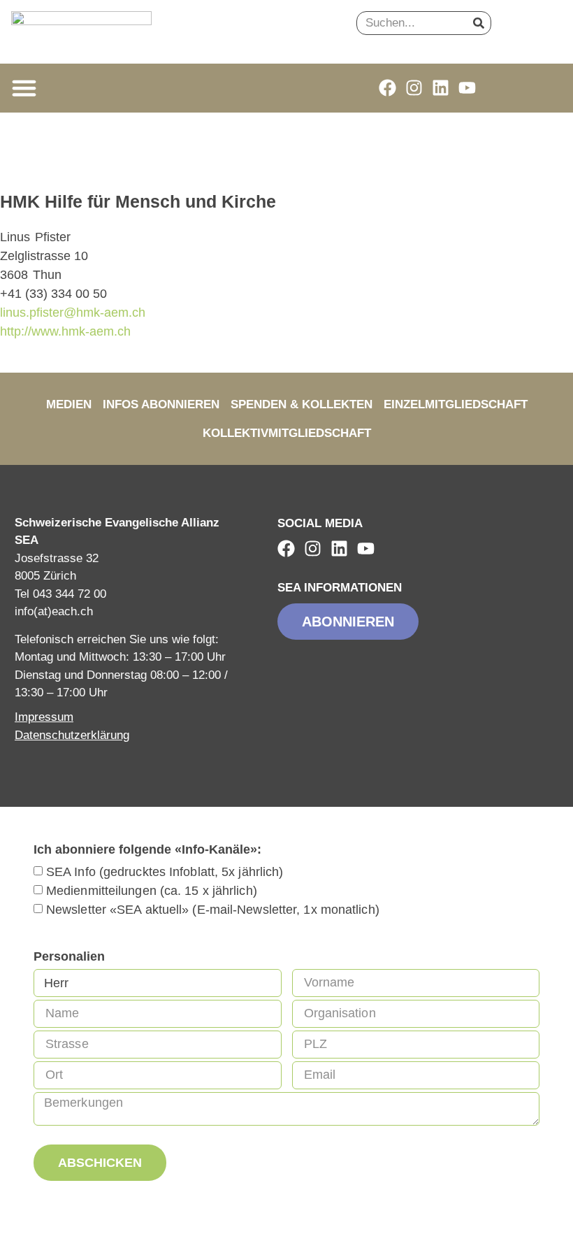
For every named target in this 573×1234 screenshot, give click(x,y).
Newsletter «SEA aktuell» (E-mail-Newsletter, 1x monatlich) (212, 910)
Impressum (44, 717)
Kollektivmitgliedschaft (287, 433)
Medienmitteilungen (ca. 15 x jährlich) (151, 891)
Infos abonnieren (161, 404)
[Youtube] (467, 88)
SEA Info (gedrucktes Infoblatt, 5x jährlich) (164, 872)
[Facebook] (387, 88)
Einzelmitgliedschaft (456, 404)
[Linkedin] (440, 88)
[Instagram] (414, 88)
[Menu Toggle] (24, 88)
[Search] (479, 23)
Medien (69, 404)
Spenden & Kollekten (301, 404)
